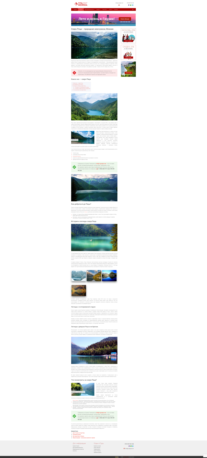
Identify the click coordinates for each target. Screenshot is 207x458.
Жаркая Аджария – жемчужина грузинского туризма (84, 437)
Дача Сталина (75, 400)
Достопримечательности (89, 9)
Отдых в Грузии (125, 456)
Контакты (116, 9)
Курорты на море (97, 446)
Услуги (110, 9)
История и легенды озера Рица (79, 85)
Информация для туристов (78, 449)
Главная (75, 9)
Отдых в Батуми (97, 447)
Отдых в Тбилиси (97, 450)
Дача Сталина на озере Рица (79, 433)
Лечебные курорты (97, 452)
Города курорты (97, 449)
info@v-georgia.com (119, 3)
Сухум (85, 212)
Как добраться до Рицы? (77, 84)
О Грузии (80, 9)
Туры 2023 (104, 9)
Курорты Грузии (76, 446)
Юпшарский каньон (77, 156)
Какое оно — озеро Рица (77, 83)
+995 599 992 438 (130, 3)
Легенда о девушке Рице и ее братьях (81, 88)
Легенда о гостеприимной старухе (81, 87)
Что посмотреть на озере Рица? (79, 89)
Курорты (98, 9)
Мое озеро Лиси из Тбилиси (78, 436)
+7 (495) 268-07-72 (102, 169)
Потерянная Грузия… (77, 434)
